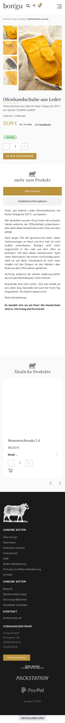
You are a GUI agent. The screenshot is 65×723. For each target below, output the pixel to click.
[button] (58, 59)
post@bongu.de (12, 618)
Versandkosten (45, 124)
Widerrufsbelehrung (14, 564)
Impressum (9, 542)
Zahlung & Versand (14, 547)
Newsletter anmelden (15, 605)
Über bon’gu (10, 537)
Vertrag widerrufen (32, 718)
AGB (6, 558)
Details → (13, 454)
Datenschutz (10, 553)
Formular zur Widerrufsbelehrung (22, 569)
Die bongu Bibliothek (15, 599)
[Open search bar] (28, 5)
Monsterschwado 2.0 (24, 440)
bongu (14, 19)
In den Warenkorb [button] (10, 470)
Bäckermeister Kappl (15, 594)
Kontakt (7, 574)
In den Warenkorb (20, 156)
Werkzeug (22, 19)
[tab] (32, 191)
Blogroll (7, 588)
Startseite (7, 19)
